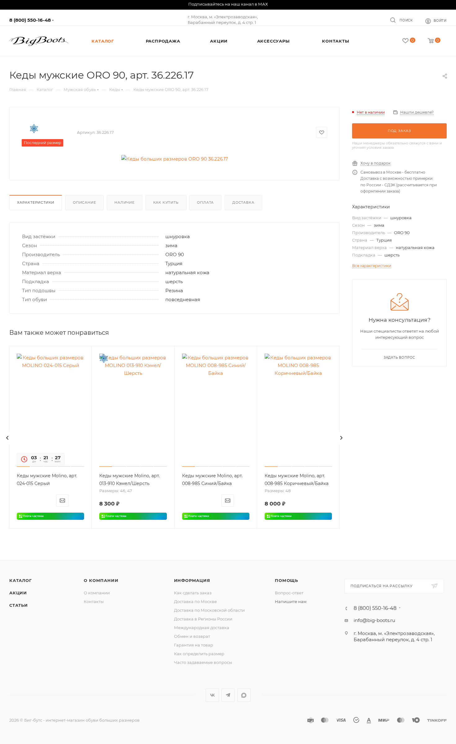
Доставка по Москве (195, 601)
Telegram (228, 695)
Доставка (243, 202)
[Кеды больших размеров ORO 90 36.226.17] (174, 159)
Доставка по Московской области (209, 610)
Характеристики (35, 202)
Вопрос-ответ (289, 592)
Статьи (18, 605)
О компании (101, 580)
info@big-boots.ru (374, 620)
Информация (192, 580)
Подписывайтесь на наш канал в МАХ (228, 4)
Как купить (166, 202)
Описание (84, 202)
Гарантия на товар (193, 644)
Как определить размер (199, 653)
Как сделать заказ (193, 592)
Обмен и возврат (192, 636)
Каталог (20, 580)
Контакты (94, 601)
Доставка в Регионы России (203, 618)
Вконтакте (212, 695)
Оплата (205, 202)
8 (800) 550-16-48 (30, 20)
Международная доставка (201, 627)
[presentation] (7, 438)
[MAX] (244, 695)
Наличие (124, 202)
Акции (18, 592)
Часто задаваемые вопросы (203, 662)
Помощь (286, 580)
